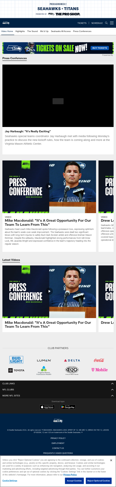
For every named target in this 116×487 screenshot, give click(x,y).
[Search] (106, 23)
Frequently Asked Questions (58, 453)
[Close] (111, 460)
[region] (58, 471)
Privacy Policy (58, 438)
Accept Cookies (74, 481)
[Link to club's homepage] (6, 21)
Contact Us (58, 448)
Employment (58, 443)
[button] (58, 101)
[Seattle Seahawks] (58, 421)
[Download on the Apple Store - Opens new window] (47, 407)
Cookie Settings (9, 480)
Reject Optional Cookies (98, 481)
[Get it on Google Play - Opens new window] (68, 408)
